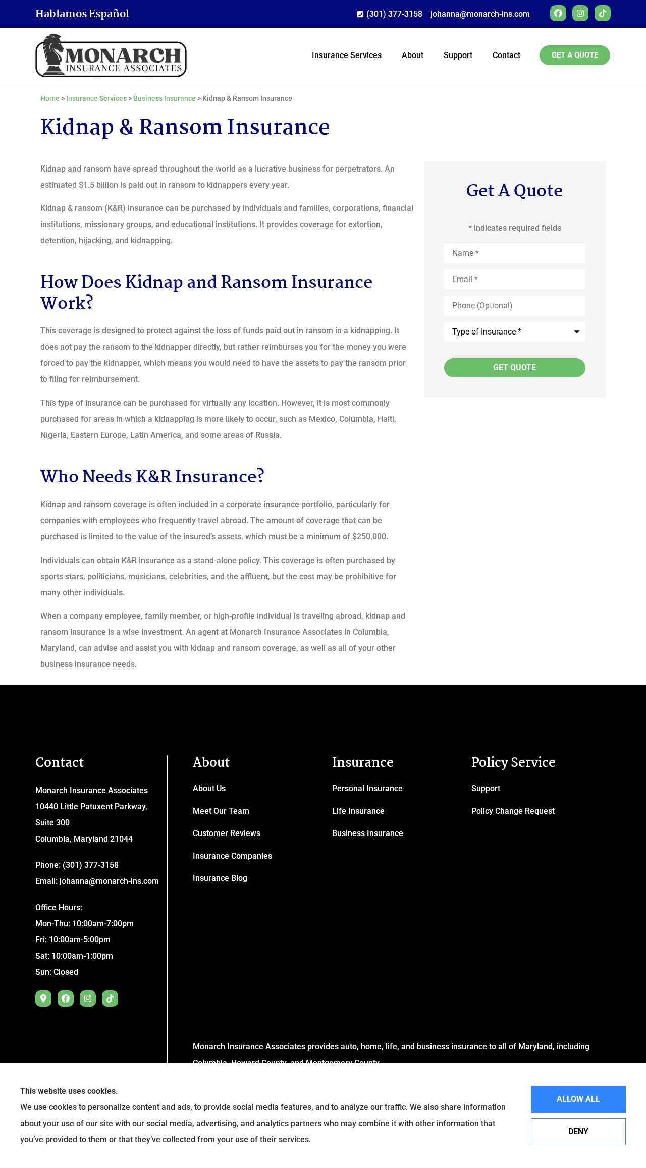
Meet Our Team (221, 811)
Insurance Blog (220, 878)
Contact (506, 55)
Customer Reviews (226, 833)
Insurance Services (347, 55)
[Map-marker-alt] (43, 998)
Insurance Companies (232, 856)
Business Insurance (164, 98)
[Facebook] (558, 13)
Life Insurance (358, 811)
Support (458, 55)
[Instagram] (580, 13)
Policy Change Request (513, 811)
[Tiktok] (603, 13)
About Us (209, 788)
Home (50, 98)
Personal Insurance (367, 788)
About (412, 55)
